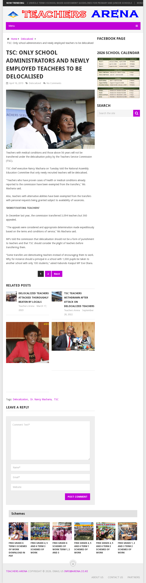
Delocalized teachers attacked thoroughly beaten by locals (34, 297)
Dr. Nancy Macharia (41, 399)
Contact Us (115, 577)
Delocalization (20, 399)
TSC (56, 399)
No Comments (54, 83)
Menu (12, 25)
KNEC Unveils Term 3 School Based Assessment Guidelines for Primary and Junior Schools (70, 3)
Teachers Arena (26, 306)
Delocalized (35, 83)
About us (97, 577)
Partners (133, 577)
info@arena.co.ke (76, 571)
